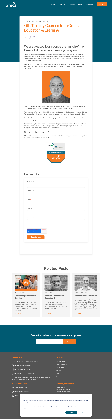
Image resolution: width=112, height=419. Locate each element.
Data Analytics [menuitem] (60, 367)
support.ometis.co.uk (26, 369)
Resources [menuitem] (89, 4)
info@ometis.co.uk (24, 391)
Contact (101, 4)
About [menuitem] (80, 4)
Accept (71, 412)
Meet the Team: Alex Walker (86, 296)
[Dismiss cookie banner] (88, 397)
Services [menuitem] (52, 4)
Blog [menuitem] (57, 374)
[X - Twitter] (34, 37)
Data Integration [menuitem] (61, 361)
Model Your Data (79, 124)
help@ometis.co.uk (25, 365)
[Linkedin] (30, 37)
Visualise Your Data (65, 124)
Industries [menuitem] (62, 4)
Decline (83, 412)
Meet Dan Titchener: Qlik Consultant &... (54, 297)
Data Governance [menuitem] (61, 364)
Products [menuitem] (72, 4)
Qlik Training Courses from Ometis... (25, 297)
